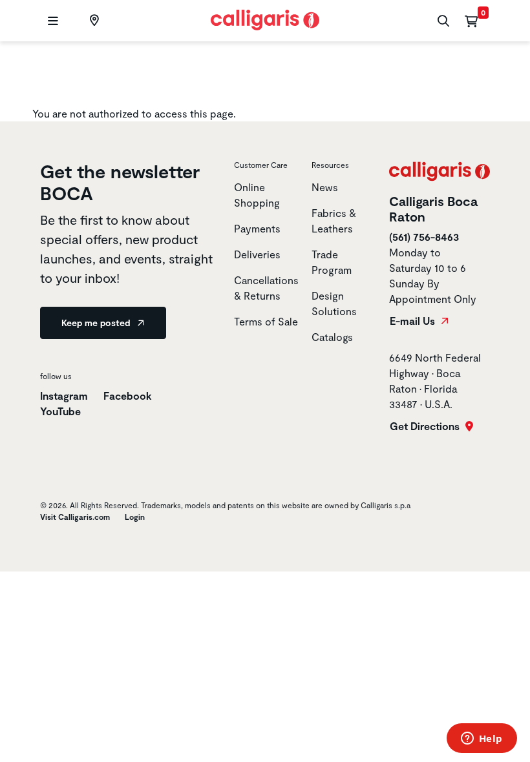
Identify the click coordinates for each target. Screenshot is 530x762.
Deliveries (257, 254)
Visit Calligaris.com (75, 516)
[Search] (442, 21)
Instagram (64, 395)
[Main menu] (51, 21)
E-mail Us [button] (414, 321)
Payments (257, 228)
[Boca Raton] (93, 20)
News (325, 187)
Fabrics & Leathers (334, 220)
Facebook (127, 395)
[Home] (265, 18)
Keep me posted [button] (96, 322)
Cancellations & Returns (266, 288)
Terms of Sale (266, 321)
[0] (471, 20)
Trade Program (332, 262)
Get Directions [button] (426, 426)
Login (135, 516)
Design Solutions (334, 303)
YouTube (60, 411)
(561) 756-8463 (424, 237)
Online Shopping (257, 195)
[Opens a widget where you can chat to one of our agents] (481, 739)
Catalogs (332, 337)
